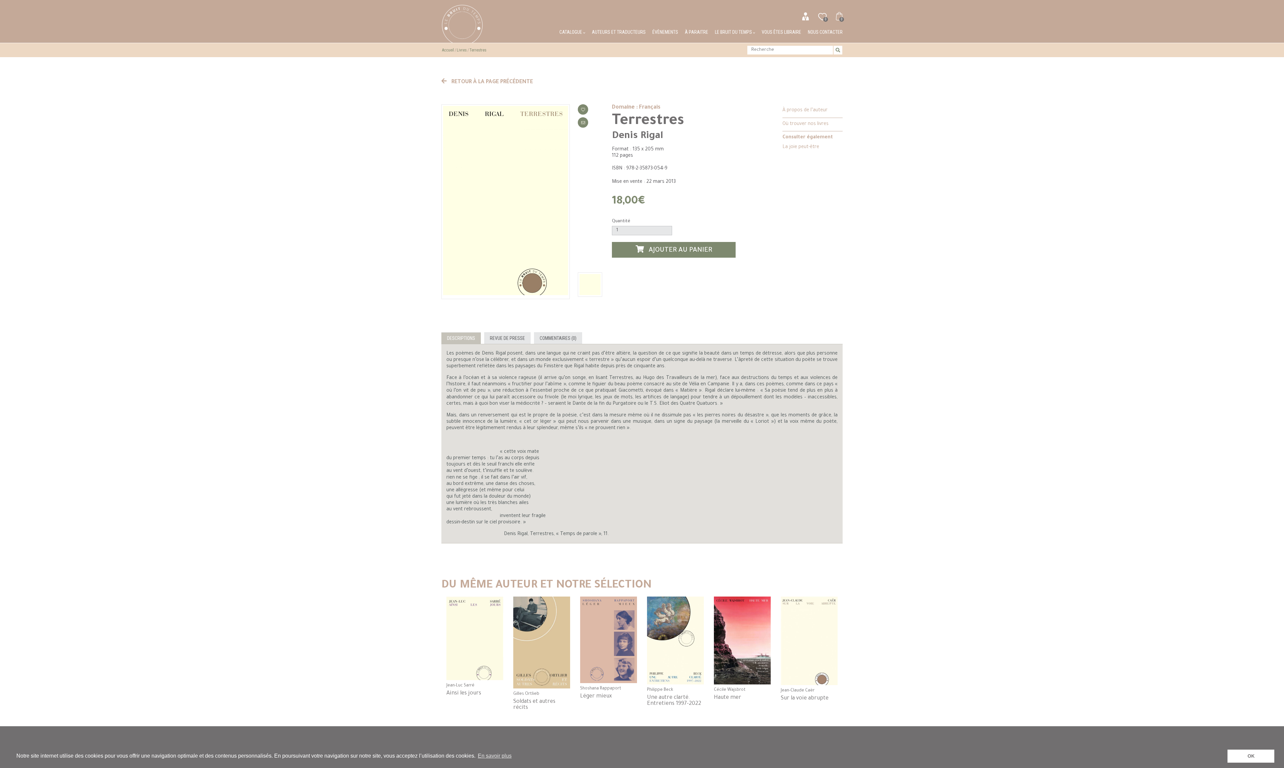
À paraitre (696, 32)
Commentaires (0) (558, 338)
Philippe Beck (660, 690)
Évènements (665, 32)
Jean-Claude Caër (798, 690)
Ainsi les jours (463, 693)
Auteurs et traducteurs (619, 32)
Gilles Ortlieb (526, 694)
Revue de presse (507, 338)
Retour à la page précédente (491, 82)
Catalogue (571, 32)
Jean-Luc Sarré (460, 685)
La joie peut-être (800, 147)
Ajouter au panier (679, 251)
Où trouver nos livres (805, 124)
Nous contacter (825, 32)
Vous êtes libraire (781, 32)
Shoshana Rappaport (600, 688)
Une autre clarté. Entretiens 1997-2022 (674, 701)
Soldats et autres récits (534, 705)
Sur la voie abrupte (805, 698)
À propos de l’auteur (805, 110)
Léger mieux (596, 696)
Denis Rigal (637, 136)
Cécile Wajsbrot (730, 690)
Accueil (448, 50)
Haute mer (727, 698)
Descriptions (461, 338)
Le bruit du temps (734, 32)
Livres (462, 50)
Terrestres (478, 50)
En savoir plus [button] (495, 756)
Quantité (621, 221)
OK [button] (1251, 756)
